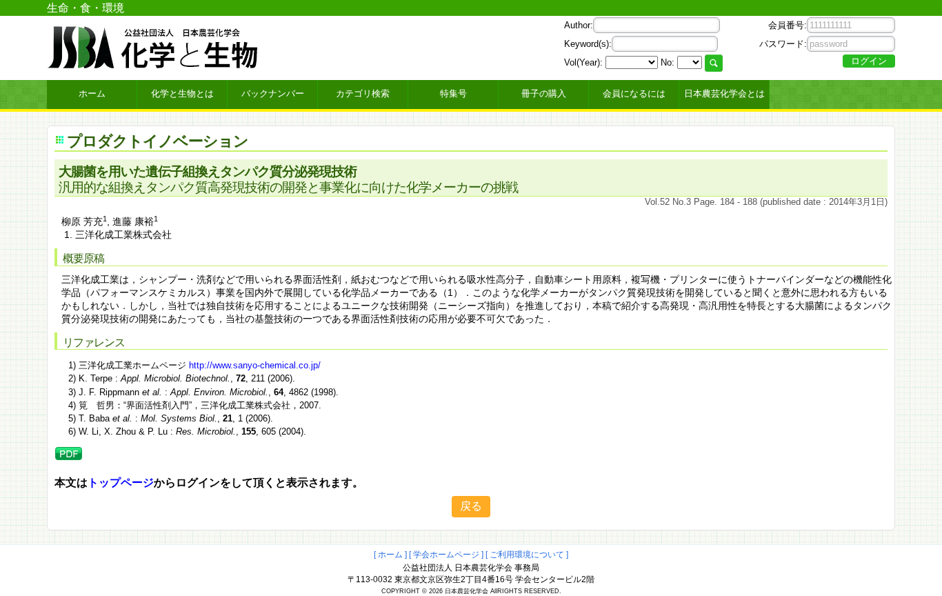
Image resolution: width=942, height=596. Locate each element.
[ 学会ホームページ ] (446, 554)
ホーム (92, 93)
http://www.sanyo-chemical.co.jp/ (255, 365)
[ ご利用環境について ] (526, 554)
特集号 (453, 93)
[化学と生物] (154, 63)
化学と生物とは (182, 93)
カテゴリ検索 (363, 93)
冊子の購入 (543, 93)
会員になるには (634, 93)
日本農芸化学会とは (724, 93)
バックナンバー (272, 93)
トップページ (121, 482)
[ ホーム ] (390, 554)
